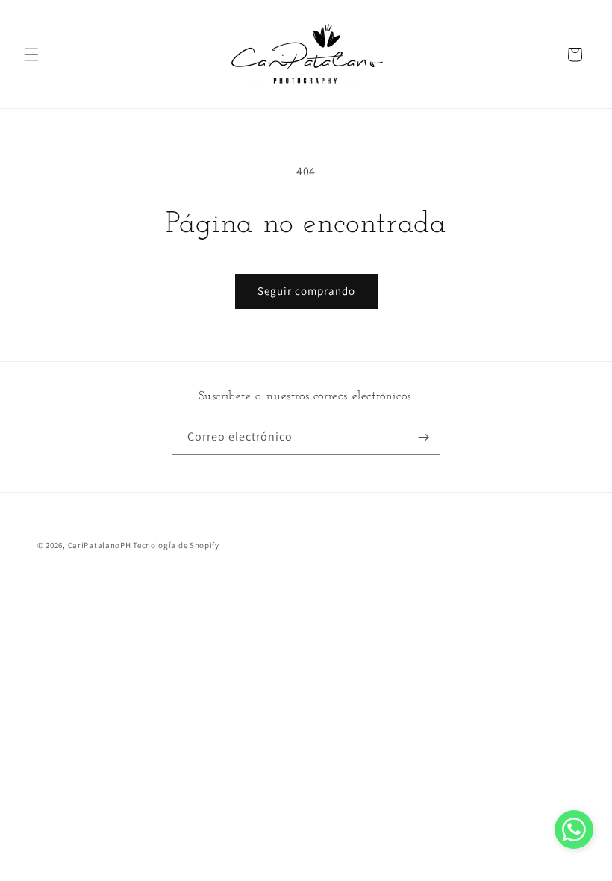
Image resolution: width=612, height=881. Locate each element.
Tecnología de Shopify (176, 545)
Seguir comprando (306, 291)
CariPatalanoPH (99, 545)
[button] (31, 54)
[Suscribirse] (423, 437)
